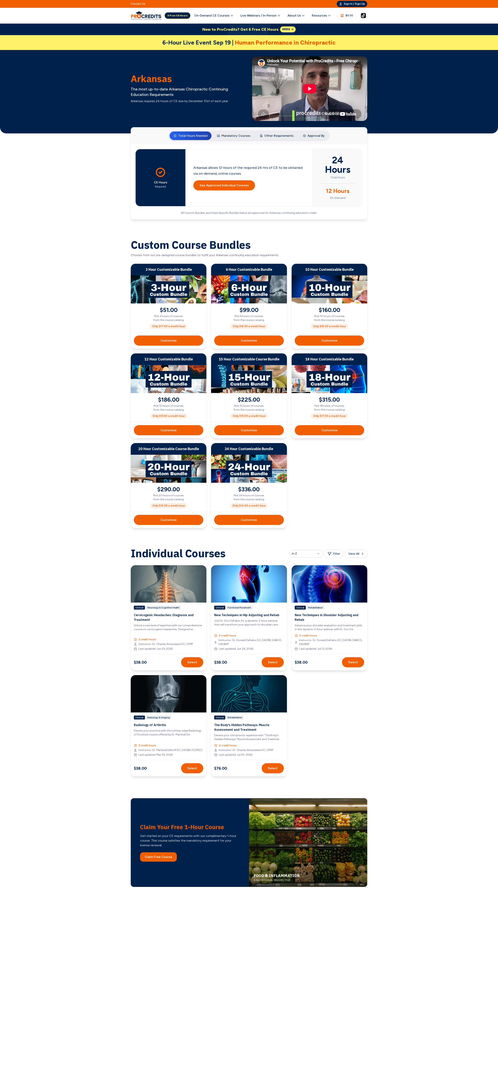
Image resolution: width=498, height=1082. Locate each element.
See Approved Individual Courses (224, 185)
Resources (319, 15)
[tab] (190, 135)
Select (192, 662)
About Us (294, 15)
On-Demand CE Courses (212, 15)
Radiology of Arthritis (150, 725)
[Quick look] (201, 571)
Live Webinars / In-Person (258, 15)
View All (353, 553)
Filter (336, 553)
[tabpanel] (249, 182)
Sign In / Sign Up (354, 3)
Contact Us (138, 3)
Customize (168, 340)
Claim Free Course (158, 857)
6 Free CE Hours (177, 15)
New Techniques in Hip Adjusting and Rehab (246, 615)
